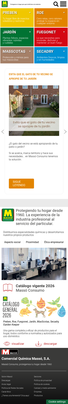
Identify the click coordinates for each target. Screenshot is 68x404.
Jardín (9, 32)
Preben (10, 12)
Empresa (37, 392)
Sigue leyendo (19, 183)
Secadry (45, 51)
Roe (40, 12)
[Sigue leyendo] (34, 135)
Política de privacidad (43, 380)
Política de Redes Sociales (12, 388)
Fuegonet (46, 32)
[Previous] (3, 132)
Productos (38, 395)
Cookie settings (57, 401)
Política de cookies (42, 384)
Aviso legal (6, 384)
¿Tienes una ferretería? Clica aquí (15, 395)
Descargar (50, 344)
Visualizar (18, 344)
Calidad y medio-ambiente (45, 388)
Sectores (37, 377)
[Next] (65, 132)
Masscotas (14, 51)
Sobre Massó (7, 377)
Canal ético (6, 392)
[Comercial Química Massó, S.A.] (35, 351)
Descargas (6, 380)
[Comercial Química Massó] (5, 7)
